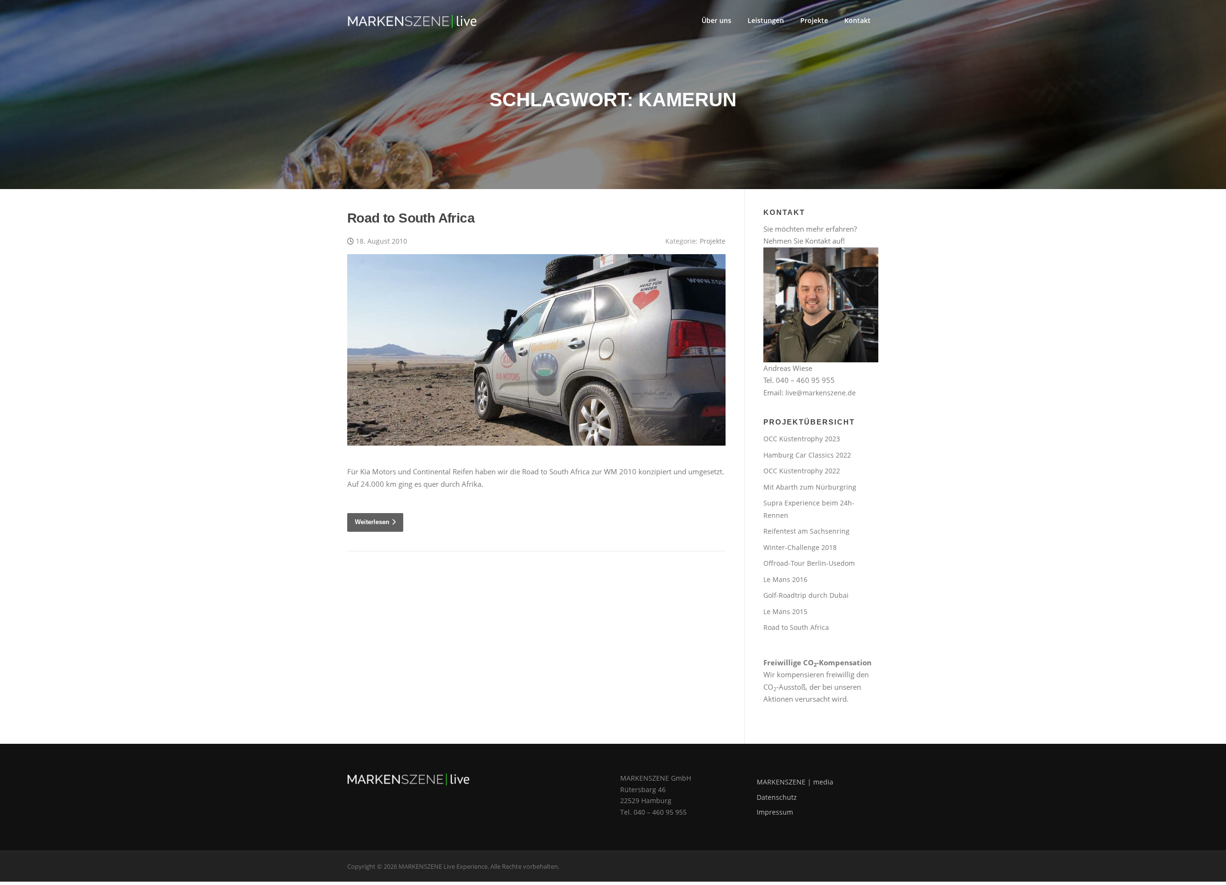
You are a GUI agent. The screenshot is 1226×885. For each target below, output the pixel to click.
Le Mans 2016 (785, 579)
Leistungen (766, 20)
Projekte (814, 20)
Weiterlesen (372, 522)
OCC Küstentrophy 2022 (801, 470)
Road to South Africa (411, 218)
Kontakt (857, 20)
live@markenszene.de (820, 392)
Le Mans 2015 (785, 611)
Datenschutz (777, 797)
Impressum (775, 812)
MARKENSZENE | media (795, 781)
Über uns (716, 20)
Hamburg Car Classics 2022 (807, 454)
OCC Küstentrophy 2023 (801, 438)
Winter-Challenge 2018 (800, 547)
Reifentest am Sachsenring (806, 531)
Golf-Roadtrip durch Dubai (806, 595)
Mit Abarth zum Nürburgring (809, 487)
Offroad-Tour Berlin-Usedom (809, 563)
